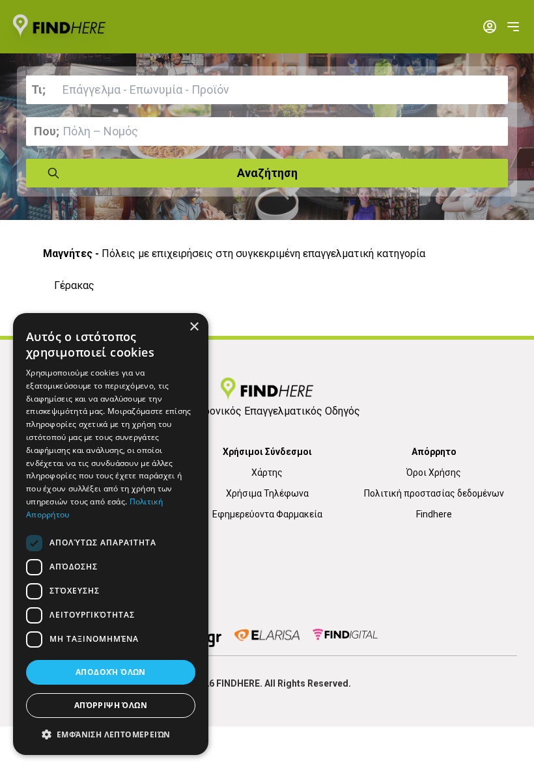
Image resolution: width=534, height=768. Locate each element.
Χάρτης (267, 472)
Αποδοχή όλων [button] (111, 672)
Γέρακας (74, 285)
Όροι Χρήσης (433, 472)
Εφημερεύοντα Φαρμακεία (267, 514)
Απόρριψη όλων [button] (110, 705)
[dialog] (110, 534)
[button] (110, 734)
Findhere (434, 514)
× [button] (194, 327)
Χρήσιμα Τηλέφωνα (267, 493)
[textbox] (267, 89)
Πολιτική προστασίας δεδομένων (434, 493)
